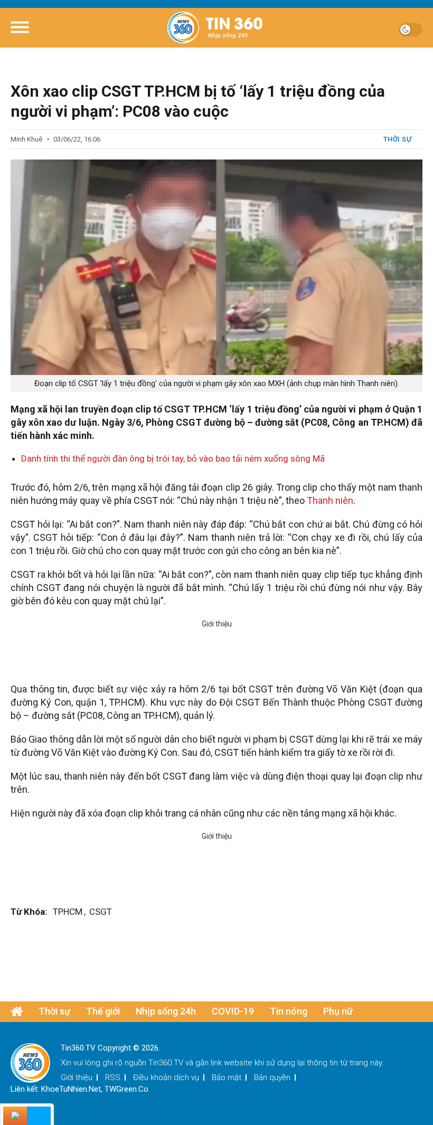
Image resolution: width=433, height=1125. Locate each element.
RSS (112, 1077)
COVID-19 (233, 1011)
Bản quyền (272, 1077)
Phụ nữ (338, 1011)
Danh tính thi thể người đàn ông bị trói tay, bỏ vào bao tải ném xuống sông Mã (173, 458)
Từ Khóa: (29, 911)
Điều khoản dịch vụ (166, 1077)
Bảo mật (226, 1077)
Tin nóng (288, 1011)
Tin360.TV (165, 1062)
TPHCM (67, 911)
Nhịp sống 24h (166, 1011)
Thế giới (103, 1011)
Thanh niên (330, 500)
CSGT (100, 911)
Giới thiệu (76, 1077)
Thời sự (397, 139)
